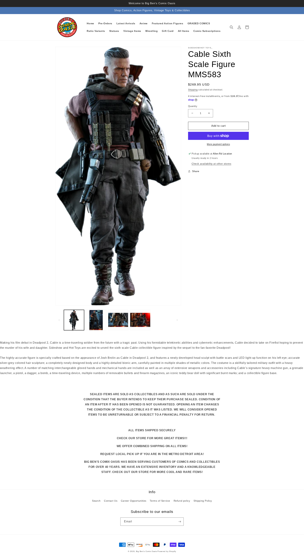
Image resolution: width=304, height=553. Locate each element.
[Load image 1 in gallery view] (74, 320)
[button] (231, 27)
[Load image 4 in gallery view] (140, 320)
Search (96, 500)
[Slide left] (59, 320)
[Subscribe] (179, 521)
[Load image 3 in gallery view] (118, 320)
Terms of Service (160, 500)
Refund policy (182, 500)
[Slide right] (177, 320)
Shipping (193, 90)
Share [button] (195, 171)
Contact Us (110, 500)
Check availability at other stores (211, 163)
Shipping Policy (203, 500)
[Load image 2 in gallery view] (96, 320)
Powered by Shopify (166, 551)
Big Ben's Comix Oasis (146, 551)
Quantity (192, 106)
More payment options (218, 144)
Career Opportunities (133, 500)
